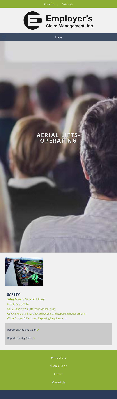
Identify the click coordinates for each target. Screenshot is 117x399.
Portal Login (67, 4)
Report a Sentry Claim (19, 338)
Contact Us (49, 4)
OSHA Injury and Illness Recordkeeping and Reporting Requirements (46, 313)
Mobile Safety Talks (18, 304)
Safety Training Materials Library (25, 299)
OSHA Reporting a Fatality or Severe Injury (31, 309)
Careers (58, 374)
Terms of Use (58, 357)
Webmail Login (58, 365)
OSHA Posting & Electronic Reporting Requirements (37, 318)
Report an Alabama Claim (21, 329)
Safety (13, 294)
